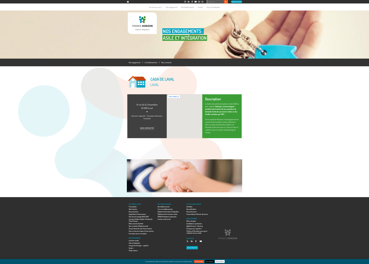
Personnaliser (220, 261)
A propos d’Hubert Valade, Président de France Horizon (141, 220)
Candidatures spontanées (194, 224)
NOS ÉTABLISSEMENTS (164, 204)
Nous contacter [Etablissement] (138, 226)
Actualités (189, 207)
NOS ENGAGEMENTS (135, 238)
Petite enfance (133, 250)
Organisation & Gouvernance (137, 214)
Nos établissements (187, 7)
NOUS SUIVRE (190, 238)
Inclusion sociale (134, 240)
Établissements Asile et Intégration (168, 212)
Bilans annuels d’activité (136, 224)
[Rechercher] (225, 1)
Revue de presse (191, 212)
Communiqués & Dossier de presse (197, 214)
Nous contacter (166, 62)
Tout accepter (199, 261)
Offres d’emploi (191, 221)
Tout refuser (209, 261)
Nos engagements (171, 7)
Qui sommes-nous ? (155, 7)
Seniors (131, 248)
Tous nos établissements (165, 209)
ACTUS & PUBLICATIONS (193, 204)
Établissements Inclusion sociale (167, 214)
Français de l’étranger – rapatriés (138, 245)
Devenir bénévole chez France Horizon (140, 229)
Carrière (200, 7)
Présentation (133, 207)
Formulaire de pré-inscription (138, 234)
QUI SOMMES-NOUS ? (135, 204)
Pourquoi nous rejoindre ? (194, 229)
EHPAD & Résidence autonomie (167, 217)
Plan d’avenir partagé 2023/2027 (139, 217)
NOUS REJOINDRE (191, 219)
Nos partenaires (133, 212)
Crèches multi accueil (164, 219)
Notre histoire (133, 209)
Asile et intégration (134, 243)
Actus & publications (213, 7)
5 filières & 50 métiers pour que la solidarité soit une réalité (196, 232)
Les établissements (151, 62)
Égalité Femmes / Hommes (194, 226)
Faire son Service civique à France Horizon (141, 231)
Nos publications (191, 209)
